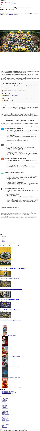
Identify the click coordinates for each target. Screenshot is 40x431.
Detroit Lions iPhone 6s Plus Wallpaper (14, 377)
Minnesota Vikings (5, 413)
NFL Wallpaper (14, 3)
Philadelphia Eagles (5, 417)
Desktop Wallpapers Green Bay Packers (10, 309)
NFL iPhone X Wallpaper (12, 335)
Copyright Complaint (5, 424)
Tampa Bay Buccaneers (5, 420)
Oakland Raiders (4, 416)
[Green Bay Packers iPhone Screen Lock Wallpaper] (5, 266)
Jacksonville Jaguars (5, 410)
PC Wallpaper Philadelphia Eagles (7, 393)
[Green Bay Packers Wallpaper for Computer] (20, 41)
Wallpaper (3, 241)
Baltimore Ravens (4, 400)
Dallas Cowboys (4, 405)
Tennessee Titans (4, 421)
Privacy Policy (4, 425)
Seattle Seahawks (4, 419)
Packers (3, 240)
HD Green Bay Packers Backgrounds (9, 278)
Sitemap (3, 426)
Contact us (3, 423)
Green (3, 239)
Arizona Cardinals (5, 398)
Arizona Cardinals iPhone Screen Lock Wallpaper (15, 387)
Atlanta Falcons (4, 399)
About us (3, 422)
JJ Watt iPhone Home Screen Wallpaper (14, 366)
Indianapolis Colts (5, 409)
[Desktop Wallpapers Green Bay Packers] (5, 307)
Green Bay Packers (5, 408)
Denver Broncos (4, 406)
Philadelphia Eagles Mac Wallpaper (7, 394)
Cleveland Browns (5, 404)
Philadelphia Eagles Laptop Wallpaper (8, 391)
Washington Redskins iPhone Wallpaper (14, 356)
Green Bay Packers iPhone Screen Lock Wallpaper (13, 268)
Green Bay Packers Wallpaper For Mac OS (11, 289)
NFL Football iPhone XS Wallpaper (13, 345)
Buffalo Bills (4, 401)
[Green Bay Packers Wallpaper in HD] (5, 297)
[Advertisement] (20, 22)
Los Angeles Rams (5, 412)
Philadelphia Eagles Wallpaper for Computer (9, 392)
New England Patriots (5, 414)
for (2, 238)
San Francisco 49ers (5, 418)
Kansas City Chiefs (5, 411)
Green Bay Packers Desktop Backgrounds (10, 320)
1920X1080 (4, 236)
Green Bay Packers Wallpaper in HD (9, 299)
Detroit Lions (4, 407)
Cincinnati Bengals (5, 403)
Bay (2, 237)
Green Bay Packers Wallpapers (13, 14)
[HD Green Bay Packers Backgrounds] (5, 276)
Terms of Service (4, 427)
